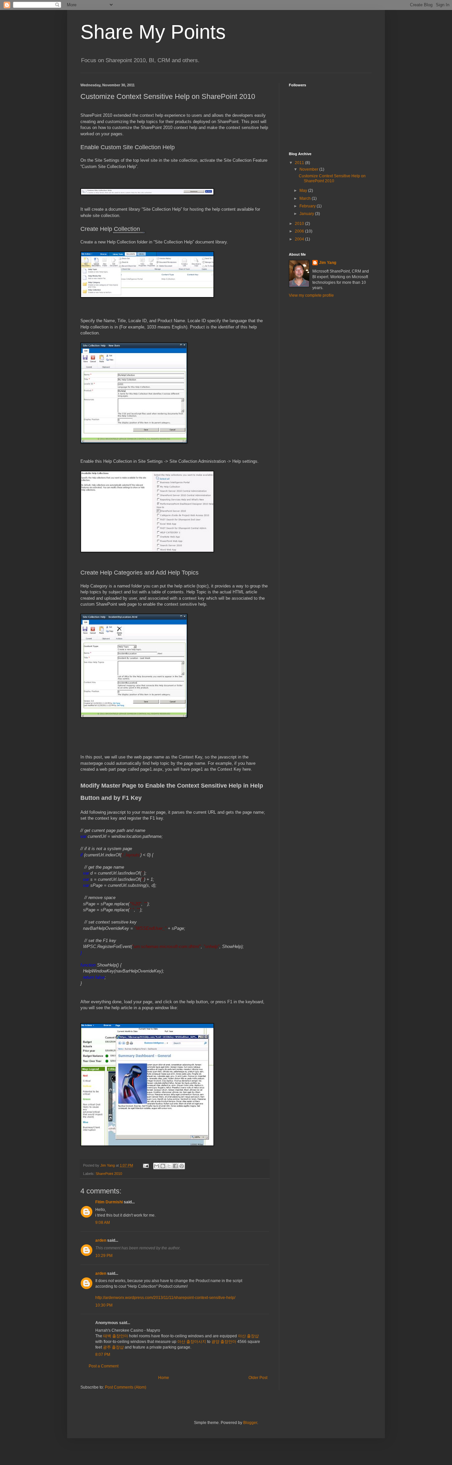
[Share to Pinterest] (181, 1166)
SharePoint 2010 (109, 1174)
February (308, 206)
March (305, 198)
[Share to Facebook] (175, 1166)
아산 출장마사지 (191, 1341)
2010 (300, 223)
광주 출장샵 (113, 1347)
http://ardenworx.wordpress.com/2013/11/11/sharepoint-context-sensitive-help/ (165, 1297)
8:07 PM (102, 1354)
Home (163, 1377)
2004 (300, 239)
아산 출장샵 (248, 1336)
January (307, 213)
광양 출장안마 (223, 1341)
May (303, 190)
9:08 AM (102, 1222)
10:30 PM (104, 1305)
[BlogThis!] (162, 1166)
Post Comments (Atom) (125, 1387)
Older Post (258, 1377)
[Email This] (156, 1166)
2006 (300, 231)
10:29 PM (104, 1255)
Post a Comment (103, 1366)
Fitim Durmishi (109, 1202)
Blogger (250, 1422)
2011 (300, 162)
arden (100, 1240)
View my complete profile (311, 295)
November (309, 169)
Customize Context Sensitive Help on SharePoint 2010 (332, 178)
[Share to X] (169, 1166)
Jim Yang (327, 262)
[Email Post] (145, 1165)
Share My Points (153, 32)
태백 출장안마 (115, 1336)
